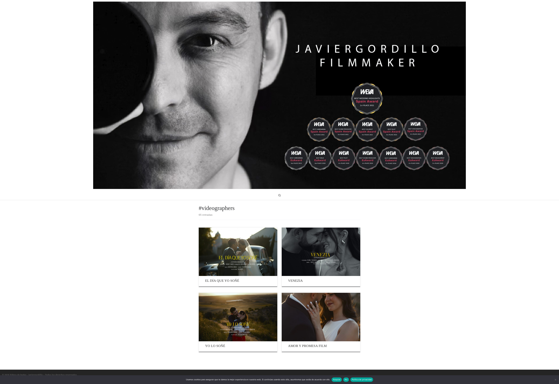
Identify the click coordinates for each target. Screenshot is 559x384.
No (346, 379)
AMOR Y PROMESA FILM (307, 346)
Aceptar (336, 379)
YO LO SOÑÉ (215, 346)
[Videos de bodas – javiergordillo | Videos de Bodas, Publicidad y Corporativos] (279, 95)
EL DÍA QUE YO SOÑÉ (222, 280)
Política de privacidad (362, 379)
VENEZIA (295, 280)
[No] (555, 379)
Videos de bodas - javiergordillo (26, 374)
